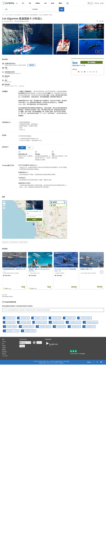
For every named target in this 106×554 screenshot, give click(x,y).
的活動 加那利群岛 (14, 242)
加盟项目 (4, 347)
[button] (101, 272)
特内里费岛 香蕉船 (11, 326)
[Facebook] (97, 362)
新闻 (3, 343)
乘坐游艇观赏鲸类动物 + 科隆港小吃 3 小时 (14, 269)
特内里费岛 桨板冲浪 (58, 322)
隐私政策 (4, 353)
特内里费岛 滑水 (90, 326)
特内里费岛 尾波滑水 (45, 326)
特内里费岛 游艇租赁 (86, 318)
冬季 (30, 3)
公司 (98, 3)
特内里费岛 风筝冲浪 (75, 322)
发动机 (52, 3)
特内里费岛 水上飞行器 (12, 331)
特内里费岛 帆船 (76, 326)
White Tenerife (9, 296)
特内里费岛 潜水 (10, 318)
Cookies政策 (4, 355)
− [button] (4, 204)
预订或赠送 (91, 62)
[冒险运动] (8, 3)
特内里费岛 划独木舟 (30, 331)
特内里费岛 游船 (24, 318)
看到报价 (54, 202)
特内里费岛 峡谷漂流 (41, 322)
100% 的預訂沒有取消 (8, 21)
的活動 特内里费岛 (23, 242)
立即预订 (34, 219)
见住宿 (54, 205)
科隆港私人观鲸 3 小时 (86, 269)
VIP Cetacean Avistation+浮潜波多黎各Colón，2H (65, 270)
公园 (45, 3)
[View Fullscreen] (4, 208)
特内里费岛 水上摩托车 (40, 318)
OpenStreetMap (60, 238)
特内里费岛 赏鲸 (56, 318)
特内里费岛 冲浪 (70, 318)
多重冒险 (37, 3)
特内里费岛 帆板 (61, 326)
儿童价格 (31, 65)
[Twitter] (101, 362)
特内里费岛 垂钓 (10, 322)
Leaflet (54, 238)
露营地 (60, 3)
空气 (23, 3)
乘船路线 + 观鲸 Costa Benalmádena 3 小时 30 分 (39, 270)
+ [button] (4, 202)
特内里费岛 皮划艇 (25, 322)
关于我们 (4, 341)
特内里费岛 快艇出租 (92, 322)
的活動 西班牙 (5, 242)
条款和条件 (4, 351)
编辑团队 (4, 349)
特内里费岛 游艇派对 (28, 326)
